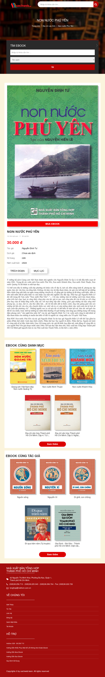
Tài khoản (9, 626)
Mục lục (39, 270)
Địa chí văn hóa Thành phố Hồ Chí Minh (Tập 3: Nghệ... (67, 434)
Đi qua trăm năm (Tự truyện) (37, 543)
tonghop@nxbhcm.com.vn (20, 588)
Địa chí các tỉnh (49, 26)
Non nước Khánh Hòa (82, 386)
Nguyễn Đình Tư (29, 248)
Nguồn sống (22, 497)
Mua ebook (52, 223)
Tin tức (8, 609)
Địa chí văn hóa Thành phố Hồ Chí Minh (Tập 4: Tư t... (37, 434)
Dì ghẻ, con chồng (82, 497)
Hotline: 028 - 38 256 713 (15, 643)
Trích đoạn (17, 270)
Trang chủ (36, 26)
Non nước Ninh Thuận (52, 386)
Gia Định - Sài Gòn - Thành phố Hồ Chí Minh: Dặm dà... (67, 544)
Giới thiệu (10, 604)
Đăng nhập (44, 9)
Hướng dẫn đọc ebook (14, 656)
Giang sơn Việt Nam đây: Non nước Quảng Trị (22, 387)
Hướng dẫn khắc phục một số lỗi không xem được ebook (27, 648)
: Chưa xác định (28, 253)
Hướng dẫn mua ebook (14, 652)
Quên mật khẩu (11, 622)
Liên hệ (9, 613)
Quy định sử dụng (12, 661)
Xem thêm (52, 444)
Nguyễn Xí (52, 497)
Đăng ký (56, 9)
